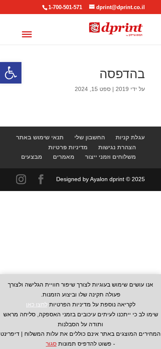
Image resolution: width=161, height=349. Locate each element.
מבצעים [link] (31, 156)
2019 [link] (122, 89)
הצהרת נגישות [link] (117, 147)
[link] (10, 73)
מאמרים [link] (63, 156)
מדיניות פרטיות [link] (68, 147)
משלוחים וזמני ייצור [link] (110, 156)
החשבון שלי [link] (89, 137)
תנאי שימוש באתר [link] (40, 137)
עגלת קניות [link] (130, 137)
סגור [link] (51, 343)
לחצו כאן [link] (36, 304)
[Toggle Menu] (27, 34)
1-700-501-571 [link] (65, 7)
